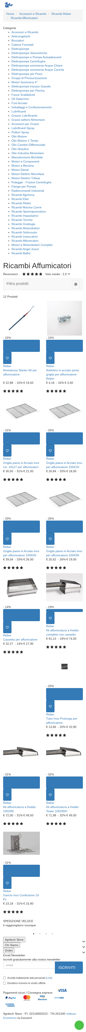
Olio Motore (19, 136)
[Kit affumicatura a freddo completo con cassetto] (64, 587)
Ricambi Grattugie (23, 224)
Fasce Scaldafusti (23, 94)
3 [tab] (46, 934)
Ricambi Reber (21, 203)
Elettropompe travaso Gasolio (31, 86)
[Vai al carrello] (70, 4)
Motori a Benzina (22, 165)
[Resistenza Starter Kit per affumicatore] (21, 318)
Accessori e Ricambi (24, 32)
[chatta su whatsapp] (79, 1025)
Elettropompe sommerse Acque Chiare (37, 65)
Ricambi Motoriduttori (25, 228)
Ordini (9, 950)
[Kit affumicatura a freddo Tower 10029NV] (64, 754)
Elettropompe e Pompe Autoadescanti (36, 57)
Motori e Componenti (25, 161)
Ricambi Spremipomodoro (28, 211)
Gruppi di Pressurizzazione (29, 78)
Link (49, 978)
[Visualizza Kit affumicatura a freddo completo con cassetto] (64, 610)
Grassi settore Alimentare (28, 119)
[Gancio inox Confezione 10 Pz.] (21, 843)
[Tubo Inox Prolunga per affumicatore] (64, 666)
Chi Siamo (11, 945)
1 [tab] (34, 934)
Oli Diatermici (20, 99)
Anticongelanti (20, 36)
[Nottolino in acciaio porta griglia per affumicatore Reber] (64, 318)
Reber (7, 366)
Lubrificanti (18, 111)
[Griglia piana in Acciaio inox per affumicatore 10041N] (64, 410)
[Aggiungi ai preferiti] (7, 358)
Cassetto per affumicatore (20, 639)
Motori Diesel (20, 169)
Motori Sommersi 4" (24, 82)
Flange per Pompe (23, 186)
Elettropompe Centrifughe (28, 61)
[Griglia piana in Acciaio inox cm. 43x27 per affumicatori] (21, 410)
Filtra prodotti (17, 284)
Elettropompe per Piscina (28, 90)
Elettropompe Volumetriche (29, 53)
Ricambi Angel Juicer (25, 249)
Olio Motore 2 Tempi (24, 140)
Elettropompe (20, 48)
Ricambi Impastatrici (24, 215)
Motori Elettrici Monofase (27, 174)
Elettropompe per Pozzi (26, 74)
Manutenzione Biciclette (27, 157)
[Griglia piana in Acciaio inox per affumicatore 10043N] (64, 499)
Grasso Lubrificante (24, 115)
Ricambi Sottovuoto (24, 232)
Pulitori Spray (20, 132)
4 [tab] (52, 934)
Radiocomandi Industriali (27, 190)
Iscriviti (67, 967)
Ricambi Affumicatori (24, 240)
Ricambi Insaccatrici (24, 236)
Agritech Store (14, 939)
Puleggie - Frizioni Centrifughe (31, 182)
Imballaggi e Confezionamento (31, 107)
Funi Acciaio (19, 103)
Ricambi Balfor (21, 253)
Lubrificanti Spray (22, 128)
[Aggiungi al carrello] (21, 346)
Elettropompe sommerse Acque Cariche (37, 69)
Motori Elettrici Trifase (25, 178)
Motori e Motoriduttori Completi (31, 245)
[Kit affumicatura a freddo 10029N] (21, 754)
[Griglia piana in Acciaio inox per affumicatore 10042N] (21, 499)
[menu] (79, 4)
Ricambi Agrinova (22, 194)
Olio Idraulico (20, 149)
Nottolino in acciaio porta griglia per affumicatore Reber (62, 374)
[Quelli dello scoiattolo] (8, 5)
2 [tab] (40, 934)
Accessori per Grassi (25, 124)
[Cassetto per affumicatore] (21, 587)
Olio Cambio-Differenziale (28, 144)
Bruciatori (17, 40)
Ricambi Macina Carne (26, 207)
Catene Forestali (22, 44)
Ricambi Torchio (22, 220)
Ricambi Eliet (20, 199)
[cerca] (62, 4)
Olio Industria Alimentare (27, 153)
